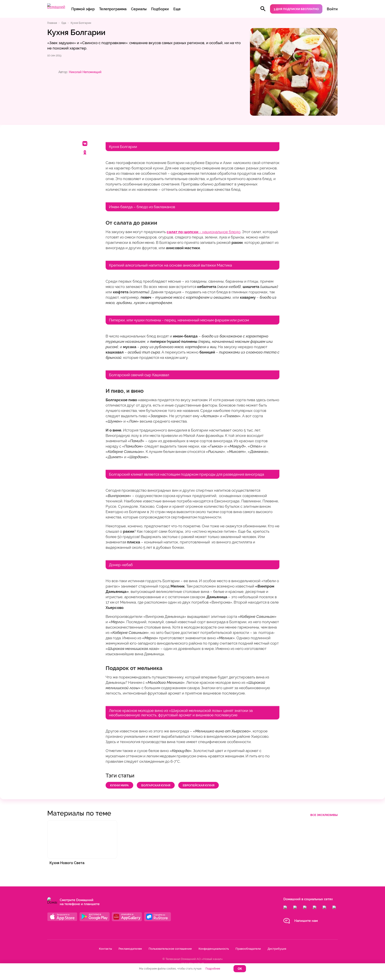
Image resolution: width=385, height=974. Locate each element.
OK (240, 968)
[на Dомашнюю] (56, 7)
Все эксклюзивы (324, 815)
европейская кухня (198, 785)
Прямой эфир (83, 9)
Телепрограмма (113, 9)
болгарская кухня (155, 785)
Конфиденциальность (214, 948)
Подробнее (212, 968)
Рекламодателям (130, 948)
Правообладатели (248, 948)
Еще (177, 9)
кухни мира (119, 785)
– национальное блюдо (203, 232)
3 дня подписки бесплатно (296, 9)
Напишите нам (306, 921)
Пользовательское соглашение (170, 948)
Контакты (105, 948)
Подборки (160, 9)
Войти (332, 9)
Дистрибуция (277, 948)
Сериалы (139, 9)
